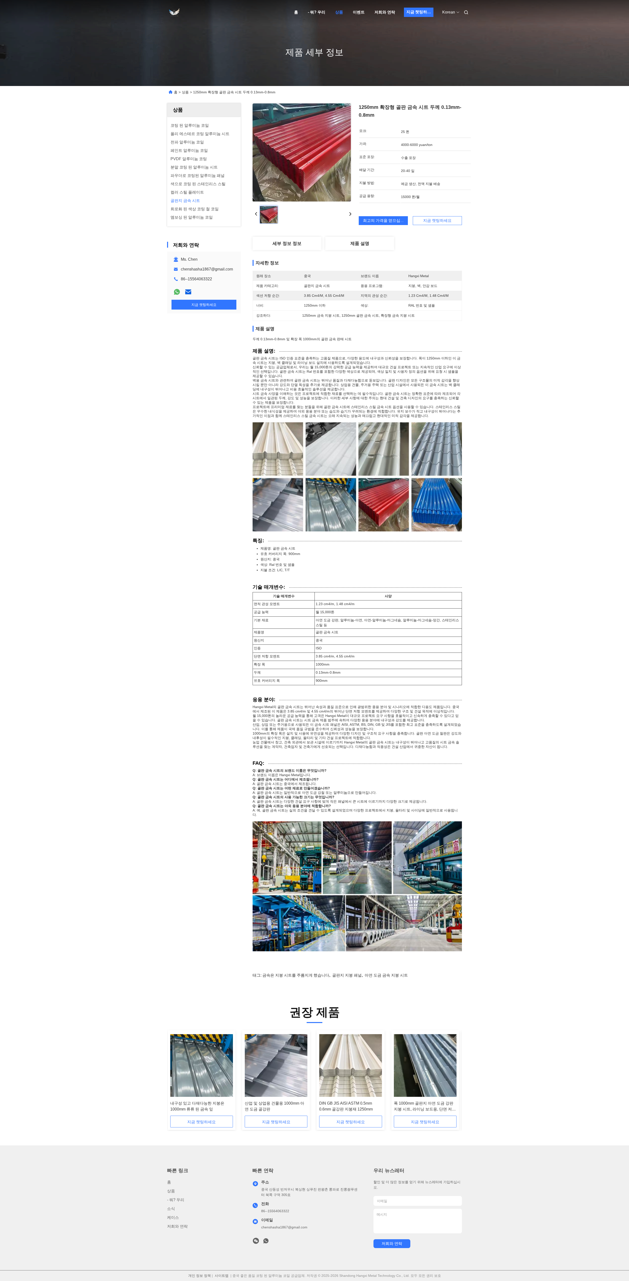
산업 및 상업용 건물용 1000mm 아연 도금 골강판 (274, 1106)
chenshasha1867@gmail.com (207, 269)
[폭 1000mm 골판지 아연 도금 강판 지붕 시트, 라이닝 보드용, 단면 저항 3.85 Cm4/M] (425, 1065)
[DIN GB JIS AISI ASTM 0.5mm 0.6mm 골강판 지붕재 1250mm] (350, 1065)
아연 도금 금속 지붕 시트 (386, 975)
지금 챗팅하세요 (419, 12)
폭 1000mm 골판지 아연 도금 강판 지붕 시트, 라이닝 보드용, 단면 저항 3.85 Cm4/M (425, 1106)
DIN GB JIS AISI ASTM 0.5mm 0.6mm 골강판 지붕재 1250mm (346, 1106)
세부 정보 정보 (286, 243)
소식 (171, 1209)
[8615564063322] (265, 1242)
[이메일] (188, 292)
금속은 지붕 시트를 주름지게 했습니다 (295, 975)
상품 (339, 12)
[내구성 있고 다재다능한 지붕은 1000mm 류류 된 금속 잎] (201, 1065)
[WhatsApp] (177, 292)
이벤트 (359, 12)
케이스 (173, 1217)
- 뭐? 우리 (316, 12)
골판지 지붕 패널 (347, 975)
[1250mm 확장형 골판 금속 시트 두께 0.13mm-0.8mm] (302, 152)
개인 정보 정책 (199, 1276)
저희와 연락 (384, 12)
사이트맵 (222, 1276)
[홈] (174, 12)
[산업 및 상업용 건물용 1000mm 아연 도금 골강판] (276, 1065)
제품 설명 (359, 243)
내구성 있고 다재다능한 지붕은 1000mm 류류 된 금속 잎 (197, 1106)
